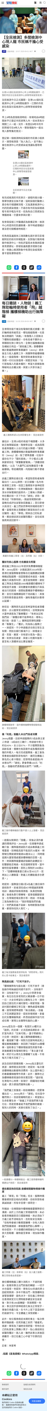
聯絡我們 (5, 1385)
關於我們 (5, 1389)
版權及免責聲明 (29, 1385)
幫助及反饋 (28, 1389)
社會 (4, 321)
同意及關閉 (36, 1401)
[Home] (12, 2)
